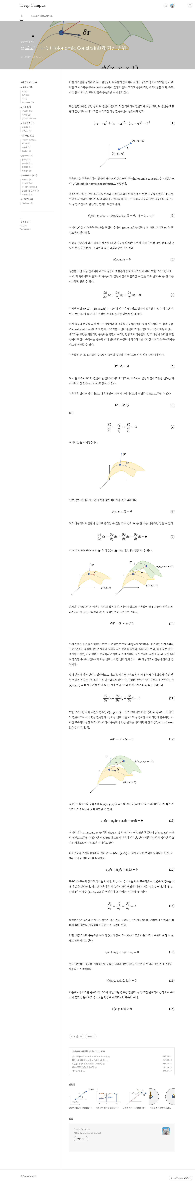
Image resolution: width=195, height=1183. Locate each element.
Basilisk (26, 150)
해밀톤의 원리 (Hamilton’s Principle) (88, 1060)
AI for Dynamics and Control (87, 1132)
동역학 (85, 1051)
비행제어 (27, 179)
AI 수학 (25, 107)
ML (24, 98)
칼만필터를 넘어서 (30, 190)
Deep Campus (32, 6)
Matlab (26, 147)
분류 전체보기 (29, 82)
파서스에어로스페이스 (42, 15)
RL (25, 91)
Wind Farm (27, 203)
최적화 (26, 114)
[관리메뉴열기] (190, 5)
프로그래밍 (27, 135)
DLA (25, 95)
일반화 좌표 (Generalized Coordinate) (89, 1056)
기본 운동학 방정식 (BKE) (83, 1067)
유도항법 (27, 194)
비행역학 (26, 170)
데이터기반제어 (29, 187)
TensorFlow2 (29, 139)
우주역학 (27, 163)
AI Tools (26, 131)
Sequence (28, 102)
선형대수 (27, 111)
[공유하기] (77, 1036)
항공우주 (76, 1051)
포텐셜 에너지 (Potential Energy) (87, 1063)
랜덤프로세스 (29, 118)
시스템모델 (26, 199)
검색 (166, 6)
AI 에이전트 (27, 123)
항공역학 (27, 167)
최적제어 (27, 183)
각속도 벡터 (77, 1070)
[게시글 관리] (81, 1036)
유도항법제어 (28, 175)
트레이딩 (26, 127)
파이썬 (26, 143)
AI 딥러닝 (26, 87)
